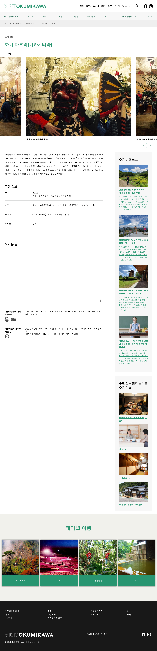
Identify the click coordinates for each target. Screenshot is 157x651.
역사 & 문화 (29, 23)
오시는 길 (108, 16)
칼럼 (45, 16)
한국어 (117, 6)
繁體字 (103, 6)
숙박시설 (91, 16)
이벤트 (30, 16)
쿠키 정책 (103, 633)
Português (126, 6)
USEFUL (149, 16)
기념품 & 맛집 (97, 610)
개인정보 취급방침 (93, 633)
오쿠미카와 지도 (129, 16)
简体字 (110, 6)
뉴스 (129, 610)
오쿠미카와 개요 (11, 16)
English (96, 6)
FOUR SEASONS (16, 23)
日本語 (88, 6)
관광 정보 (52, 614)
